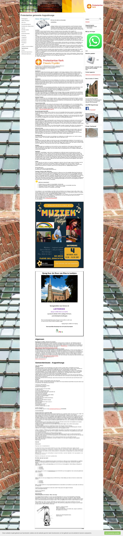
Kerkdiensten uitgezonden (28, 26)
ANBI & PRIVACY (26, 20)
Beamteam (24, 41)
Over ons (24, 22)
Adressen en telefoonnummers (93, 74)
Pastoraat (24, 35)
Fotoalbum (24, 42)
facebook (93, 109)
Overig (23, 50)
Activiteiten (24, 39)
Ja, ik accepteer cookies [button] (112, 533)
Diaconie (24, 31)
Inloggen (87, 21)
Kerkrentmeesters (26, 33)
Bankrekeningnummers (27, 52)
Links (23, 44)
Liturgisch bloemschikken (27, 46)
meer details (89, 27)
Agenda (23, 28)
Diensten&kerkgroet (26, 24)
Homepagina (25, 18)
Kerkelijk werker (25, 29)
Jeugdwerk (24, 37)
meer (87, 50)
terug (83, 528)
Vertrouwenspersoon (26, 53)
